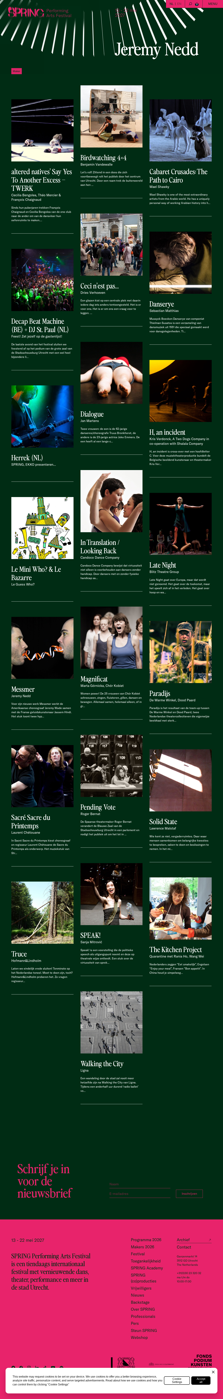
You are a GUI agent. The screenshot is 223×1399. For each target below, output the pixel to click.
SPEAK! (90, 935)
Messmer (23, 688)
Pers (135, 1323)
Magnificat (94, 678)
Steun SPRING (144, 1330)
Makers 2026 (142, 1246)
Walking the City (102, 1063)
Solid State (163, 821)
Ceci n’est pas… (99, 285)
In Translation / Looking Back (100, 546)
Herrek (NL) (27, 457)
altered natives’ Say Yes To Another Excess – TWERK (41, 179)
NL (172, 4)
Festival (138, 1253)
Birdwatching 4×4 (103, 157)
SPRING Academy (147, 1267)
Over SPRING (143, 1309)
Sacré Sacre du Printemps (30, 821)
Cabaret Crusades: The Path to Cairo (178, 175)
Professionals (143, 1316)
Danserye (161, 303)
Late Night (162, 564)
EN (179, 4)
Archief (183, 1239)
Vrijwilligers (141, 1288)
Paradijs (159, 692)
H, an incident (167, 431)
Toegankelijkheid (146, 1261)
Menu (212, 4)
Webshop (139, 1337)
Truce (19, 953)
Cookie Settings (177, 1380)
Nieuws (137, 1295)
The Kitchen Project (175, 949)
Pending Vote (98, 806)
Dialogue (92, 413)
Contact (184, 1247)
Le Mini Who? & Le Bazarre (36, 573)
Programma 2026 (146, 1239)
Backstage (140, 1302)
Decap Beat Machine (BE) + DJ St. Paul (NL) (40, 325)
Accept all (201, 1380)
